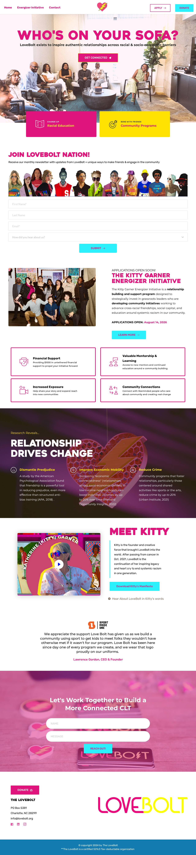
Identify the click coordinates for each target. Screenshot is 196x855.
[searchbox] (98, 237)
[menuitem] (8, 8)
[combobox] (98, 237)
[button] (59, 564)
